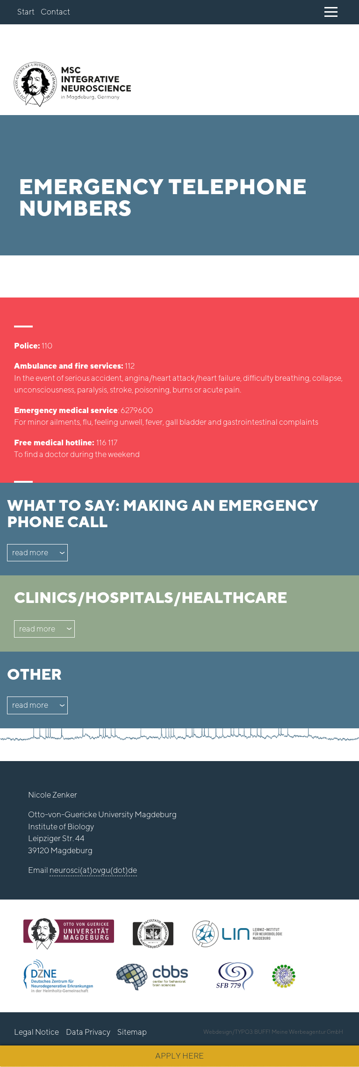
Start (26, 11)
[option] (179, 185)
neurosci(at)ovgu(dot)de (93, 870)
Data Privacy (88, 1032)
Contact (55, 11)
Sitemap (132, 1032)
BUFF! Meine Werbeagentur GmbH (298, 1032)
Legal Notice (36, 1032)
